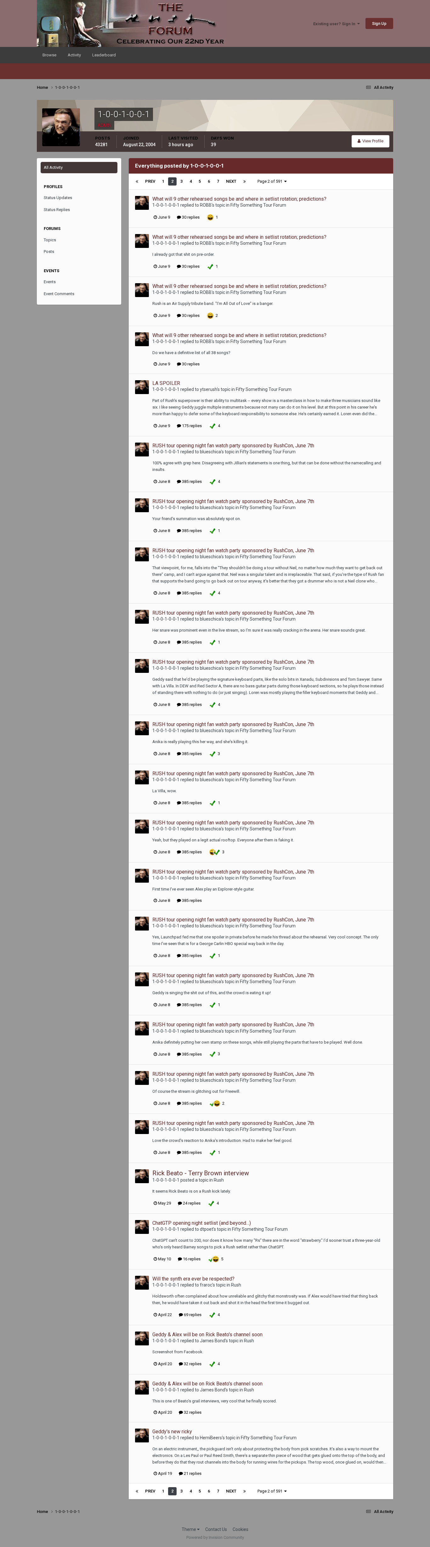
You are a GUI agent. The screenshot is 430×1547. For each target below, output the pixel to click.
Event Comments (59, 293)
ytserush (208, 389)
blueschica (210, 451)
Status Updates (58, 197)
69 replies (192, 1314)
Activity (74, 55)
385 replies (191, 481)
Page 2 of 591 (270, 181)
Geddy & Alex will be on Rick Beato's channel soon (207, 1335)
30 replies (190, 217)
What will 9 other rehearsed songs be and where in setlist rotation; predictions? (239, 199)
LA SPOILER (166, 383)
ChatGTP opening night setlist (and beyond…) (201, 1223)
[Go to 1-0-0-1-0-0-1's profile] (142, 203)
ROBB (206, 205)
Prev (150, 181)
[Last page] (244, 181)
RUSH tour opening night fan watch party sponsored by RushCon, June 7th (233, 446)
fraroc (206, 1284)
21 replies (192, 1473)
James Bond (212, 1340)
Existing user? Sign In (335, 23)
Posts (49, 251)
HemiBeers (211, 1437)
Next (231, 181)
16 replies (191, 1259)
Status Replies (57, 209)
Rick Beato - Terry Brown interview (200, 1173)
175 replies (191, 425)
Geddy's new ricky (172, 1432)
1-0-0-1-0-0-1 (165, 205)
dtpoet (206, 1229)
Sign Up (379, 23)
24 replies (191, 1203)
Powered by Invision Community (215, 1537)
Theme (189, 1529)
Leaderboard (104, 55)
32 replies (192, 1363)
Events (50, 281)
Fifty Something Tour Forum (258, 205)
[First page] (137, 181)
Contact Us (216, 1529)
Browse (49, 55)
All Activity (53, 167)
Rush (219, 1180)
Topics (50, 240)
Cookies (240, 1529)
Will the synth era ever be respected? (193, 1279)
